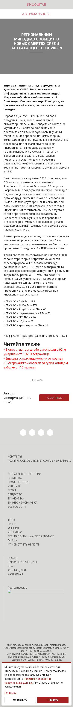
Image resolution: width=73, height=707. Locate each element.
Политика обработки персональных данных (39, 460)
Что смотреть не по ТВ (23, 544)
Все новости (17, 506)
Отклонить (20, 699)
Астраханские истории (24, 474)
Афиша (12, 540)
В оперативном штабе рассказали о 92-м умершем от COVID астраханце (35, 351)
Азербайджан (17, 570)
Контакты (15, 456)
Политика (15, 478)
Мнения (13, 528)
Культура (14, 486)
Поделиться (54, 397)
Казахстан (15, 574)
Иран (11, 566)
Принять (53, 699)
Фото (11, 520)
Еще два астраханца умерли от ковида (34, 358)
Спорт (12, 490)
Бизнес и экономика (22, 502)
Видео (12, 524)
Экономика (16, 498)
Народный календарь (23, 562)
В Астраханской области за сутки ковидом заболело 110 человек (36, 365)
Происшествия (18, 482)
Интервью (15, 532)
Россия (13, 557)
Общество (15, 494)
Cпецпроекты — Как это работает (31, 536)
